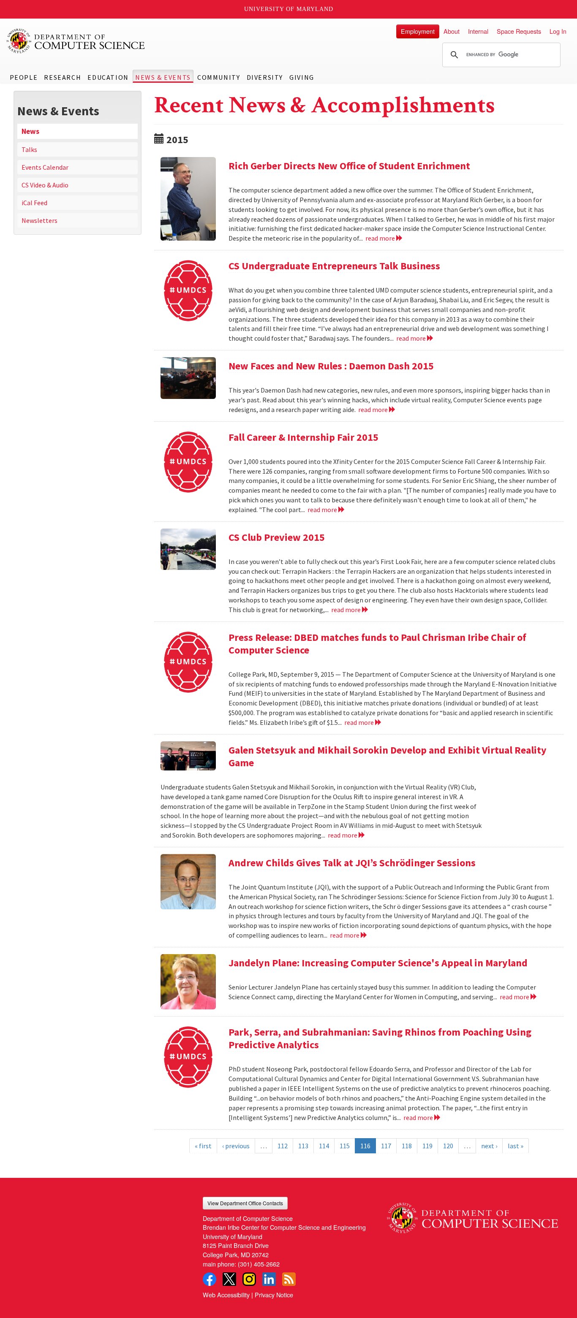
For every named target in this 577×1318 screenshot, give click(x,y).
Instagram (249, 1279)
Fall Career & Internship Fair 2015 (303, 437)
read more (380, 238)
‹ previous (236, 1146)
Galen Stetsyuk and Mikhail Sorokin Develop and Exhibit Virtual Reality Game (388, 756)
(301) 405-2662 (259, 1263)
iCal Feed (34, 202)
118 (407, 1146)
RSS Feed (289, 1279)
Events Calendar (45, 167)
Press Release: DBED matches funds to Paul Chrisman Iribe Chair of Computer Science (377, 643)
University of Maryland (288, 9)
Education (107, 77)
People (24, 77)
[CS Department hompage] (472, 1215)
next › (489, 1146)
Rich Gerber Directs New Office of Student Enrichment (349, 165)
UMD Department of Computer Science (76, 41)
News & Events (163, 77)
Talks (29, 149)
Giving (301, 77)
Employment (418, 31)
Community (218, 77)
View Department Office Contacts (245, 1203)
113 (303, 1146)
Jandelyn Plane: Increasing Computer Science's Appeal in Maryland (378, 962)
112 (283, 1146)
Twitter (229, 1279)
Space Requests (519, 31)
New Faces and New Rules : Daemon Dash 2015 (331, 365)
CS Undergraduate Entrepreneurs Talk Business (334, 265)
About (452, 31)
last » (515, 1146)
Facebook (209, 1279)
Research (62, 77)
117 (386, 1146)
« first (203, 1146)
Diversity (265, 77)
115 (345, 1146)
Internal (478, 31)
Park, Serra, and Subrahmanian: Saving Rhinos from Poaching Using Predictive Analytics (380, 1038)
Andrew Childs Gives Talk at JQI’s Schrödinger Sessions (352, 862)
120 (448, 1146)
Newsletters (39, 220)
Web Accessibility (226, 1294)
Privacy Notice (274, 1294)
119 (427, 1146)
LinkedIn (269, 1279)
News (30, 131)
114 (324, 1146)
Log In (558, 31)
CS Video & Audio (45, 185)
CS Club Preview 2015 (277, 537)
